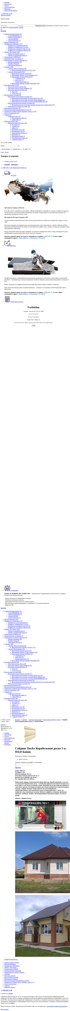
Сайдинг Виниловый (35, 720)
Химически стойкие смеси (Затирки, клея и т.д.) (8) (20, 111)
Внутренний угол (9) (18, 131)
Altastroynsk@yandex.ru (19, 167)
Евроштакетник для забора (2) (13, 59)
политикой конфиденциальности (57, 1006)
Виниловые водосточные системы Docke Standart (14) (28, 100)
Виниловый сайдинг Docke (51, 720)
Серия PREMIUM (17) (15, 35)
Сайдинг (24, 720)
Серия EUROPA (13, 39)
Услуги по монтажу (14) (11, 113)
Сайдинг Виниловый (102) (16, 72)
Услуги (6, 5)
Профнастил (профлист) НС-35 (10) (19, 49)
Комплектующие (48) (11, 121)
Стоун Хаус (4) (16, 93)
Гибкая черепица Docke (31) (13, 34)
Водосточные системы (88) (12, 95)
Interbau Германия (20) (15, 62)
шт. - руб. (5, 152)
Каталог (17, 720)
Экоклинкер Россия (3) (15, 65)
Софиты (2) (7, 115)
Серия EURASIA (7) (14, 40)
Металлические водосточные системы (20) (21, 103)
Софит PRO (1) (16, 119)
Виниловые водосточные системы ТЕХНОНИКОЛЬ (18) (29, 101)
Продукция (7, 4)
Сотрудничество (9, 7)
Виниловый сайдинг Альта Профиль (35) (24, 75)
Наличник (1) (16, 134)
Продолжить (5, 1009)
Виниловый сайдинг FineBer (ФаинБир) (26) (25, 83)
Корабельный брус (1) (22, 82)
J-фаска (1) (15, 128)
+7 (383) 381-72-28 (6, 13)
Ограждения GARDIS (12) (12, 57)
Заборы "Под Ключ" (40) (12, 52)
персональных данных (16, 27)
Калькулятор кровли (10, 10)
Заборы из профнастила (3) (16, 54)
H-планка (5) (16, 124)
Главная (6, 2)
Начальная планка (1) (18, 136)
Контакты (7, 9)
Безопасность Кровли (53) (12, 108)
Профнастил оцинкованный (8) (18, 45)
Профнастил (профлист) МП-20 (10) (19, 50)
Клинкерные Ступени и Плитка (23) (15, 60)
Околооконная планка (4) (19, 138)
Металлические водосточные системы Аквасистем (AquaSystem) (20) (33, 105)
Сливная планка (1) (18, 139)
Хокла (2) (15, 91)
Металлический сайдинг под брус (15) (24, 70)
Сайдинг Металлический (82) (17, 68)
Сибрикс (10, 993)
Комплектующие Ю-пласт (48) (17, 123)
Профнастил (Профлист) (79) (13, 44)
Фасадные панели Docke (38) (17, 87)
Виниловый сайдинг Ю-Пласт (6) (22, 77)
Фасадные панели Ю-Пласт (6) (17, 90)
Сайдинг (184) (8, 67)
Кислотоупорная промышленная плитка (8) (17, 110)
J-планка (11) (16, 126)
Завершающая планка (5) (19, 133)
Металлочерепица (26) (11, 42)
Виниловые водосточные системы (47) (20, 96)
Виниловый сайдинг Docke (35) (22, 73)
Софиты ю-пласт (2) (14, 116)
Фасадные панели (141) (11, 85)
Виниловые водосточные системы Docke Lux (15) (27, 98)
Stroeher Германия (13, 63)
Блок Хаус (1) (19, 80)
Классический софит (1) (19, 118)
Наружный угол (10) (18, 129)
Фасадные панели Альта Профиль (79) (20, 88)
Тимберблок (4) (20, 78)
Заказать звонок (6, 15)
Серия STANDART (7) (15, 37)
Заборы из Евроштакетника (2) (17, 55)
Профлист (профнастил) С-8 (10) (18, 47)
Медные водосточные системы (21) (19, 106)
